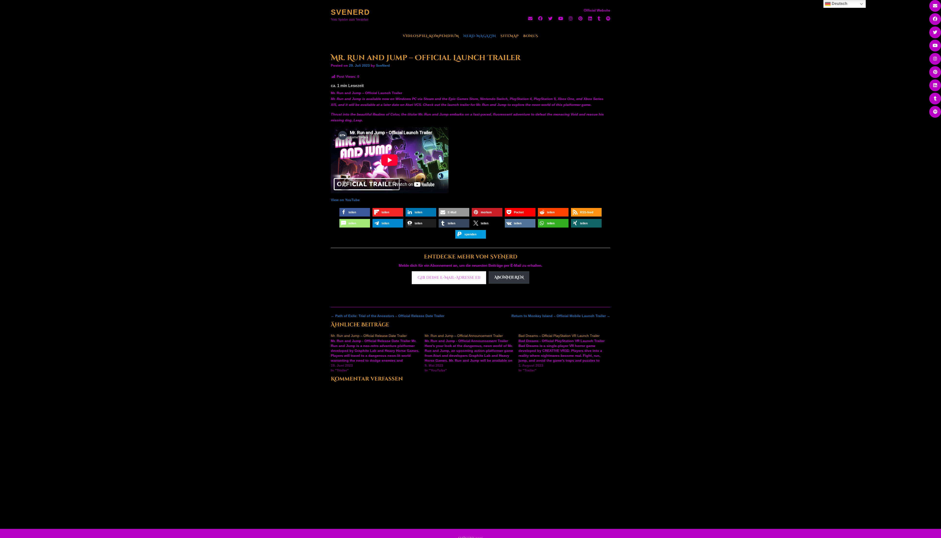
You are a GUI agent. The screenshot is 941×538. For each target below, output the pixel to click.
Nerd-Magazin (479, 36)
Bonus (530, 36)
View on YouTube (345, 200)
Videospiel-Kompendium (431, 36)
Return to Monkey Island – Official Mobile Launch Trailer (560, 316)
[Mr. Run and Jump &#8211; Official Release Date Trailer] (378, 353)
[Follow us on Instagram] (571, 18)
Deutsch (839, 3)
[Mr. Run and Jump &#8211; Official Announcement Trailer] (472, 353)
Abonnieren (509, 277)
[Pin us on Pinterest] (580, 18)
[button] (354, 212)
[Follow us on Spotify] (608, 18)
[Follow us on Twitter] (550, 18)
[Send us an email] (530, 18)
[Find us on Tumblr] (599, 18)
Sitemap (509, 36)
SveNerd (350, 12)
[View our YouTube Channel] (560, 18)
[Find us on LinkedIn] (590, 18)
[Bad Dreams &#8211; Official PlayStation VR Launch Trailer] (565, 353)
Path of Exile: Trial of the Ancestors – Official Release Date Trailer (387, 316)
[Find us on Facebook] (540, 18)
